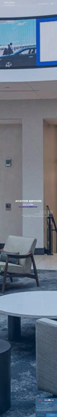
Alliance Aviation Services (43, 3)
